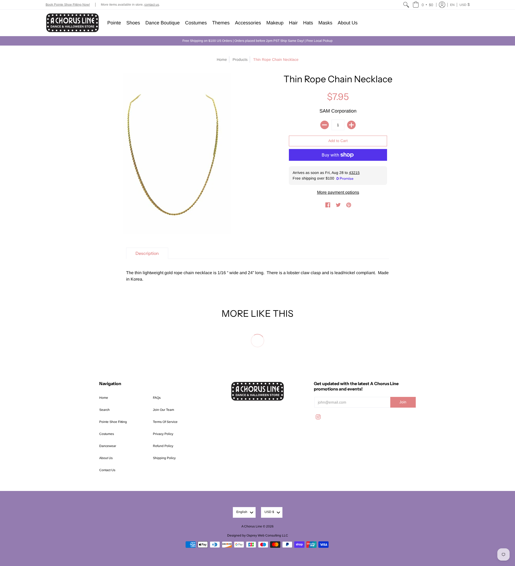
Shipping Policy (164, 458)
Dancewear (107, 446)
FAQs (157, 398)
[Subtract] (324, 125)
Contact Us (107, 470)
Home (222, 59)
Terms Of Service (165, 422)
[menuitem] (406, 4)
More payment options (338, 192)
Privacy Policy (163, 434)
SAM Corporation (337, 111)
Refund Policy (163, 446)
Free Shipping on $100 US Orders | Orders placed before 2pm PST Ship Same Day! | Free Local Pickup (257, 41)
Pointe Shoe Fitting (113, 422)
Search (104, 410)
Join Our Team (163, 410)
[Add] (351, 125)
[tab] (147, 253)
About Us (106, 458)
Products (240, 59)
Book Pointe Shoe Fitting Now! (68, 4)
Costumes (106, 434)
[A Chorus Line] (72, 23)
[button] (423, 4)
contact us (151, 4)
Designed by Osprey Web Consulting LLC (257, 535)
